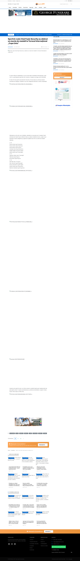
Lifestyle (40, 7)
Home (10, 7)
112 (71, 552)
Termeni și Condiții (44, 545)
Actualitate (15, 7)
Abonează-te (42, 444)
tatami (45, 433)
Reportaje (31, 7)
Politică (20, 7)
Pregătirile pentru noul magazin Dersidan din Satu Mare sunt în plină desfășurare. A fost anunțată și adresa (27, 34)
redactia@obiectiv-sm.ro (58, 541)
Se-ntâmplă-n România (34, 543)
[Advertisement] (40, 24)
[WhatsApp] (46, 47)
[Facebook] (68, 1)
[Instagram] (71, 1)
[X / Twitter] (44, 47)
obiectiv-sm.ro (56, 543)
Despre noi (18, 0)
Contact (14, 0)
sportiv (40, 433)
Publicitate (10, 0)
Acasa (9, 450)
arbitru (21, 433)
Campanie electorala (33, 541)
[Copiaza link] (48, 47)
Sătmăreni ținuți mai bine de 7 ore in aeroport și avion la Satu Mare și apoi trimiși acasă (62, 67)
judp (30, 433)
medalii (26, 433)
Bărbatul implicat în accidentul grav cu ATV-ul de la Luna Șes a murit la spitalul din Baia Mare (62, 41)
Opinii (45, 7)
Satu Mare (12, 433)
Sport (36, 7)
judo (17, 433)
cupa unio (35, 433)
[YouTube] (70, 1)
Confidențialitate (44, 543)
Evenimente (25, 7)
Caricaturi (31, 539)
